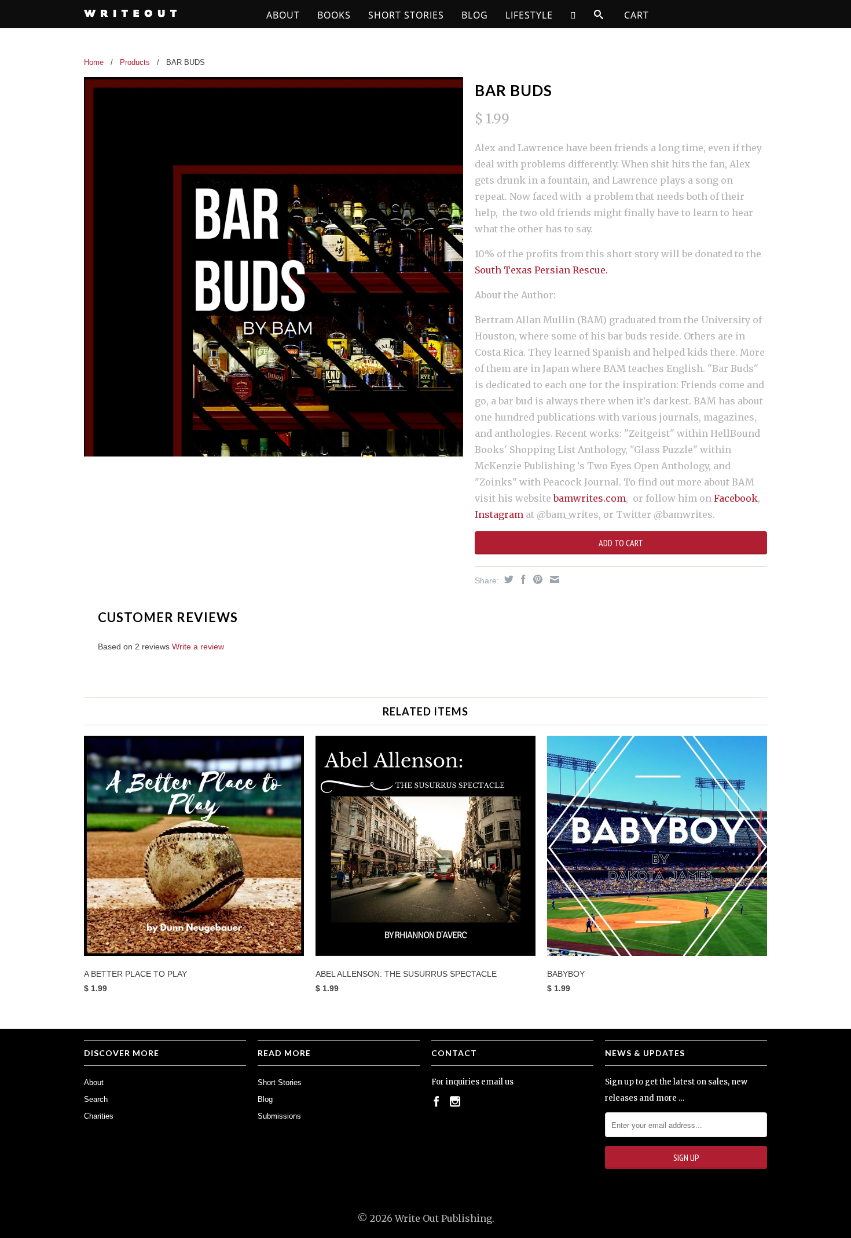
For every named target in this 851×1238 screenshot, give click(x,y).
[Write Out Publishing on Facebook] (436, 1101)
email (492, 1082)
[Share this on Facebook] (522, 579)
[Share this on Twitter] (507, 579)
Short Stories (406, 15)
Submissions (279, 1116)
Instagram (499, 514)
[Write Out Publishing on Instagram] (455, 1101)
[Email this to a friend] (553, 579)
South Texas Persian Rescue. (541, 270)
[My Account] (573, 15)
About (283, 15)
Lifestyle (529, 15)
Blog (474, 15)
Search (96, 1099)
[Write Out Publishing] (165, 13)
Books (334, 15)
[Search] (599, 15)
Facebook (736, 498)
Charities (98, 1116)
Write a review (198, 646)
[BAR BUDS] (273, 267)
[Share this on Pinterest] (536, 579)
